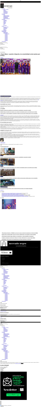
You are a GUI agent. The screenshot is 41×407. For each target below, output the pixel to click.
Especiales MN (4, 31)
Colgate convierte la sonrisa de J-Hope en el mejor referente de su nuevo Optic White (18, 237)
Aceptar (22, 363)
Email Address (2, 367)
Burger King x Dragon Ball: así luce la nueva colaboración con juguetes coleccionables (19, 234)
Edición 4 (6, 36)
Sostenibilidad (4, 30)
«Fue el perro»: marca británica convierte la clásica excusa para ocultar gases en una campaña (19, 113)
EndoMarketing (6, 17)
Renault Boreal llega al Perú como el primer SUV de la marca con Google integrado (16, 188)
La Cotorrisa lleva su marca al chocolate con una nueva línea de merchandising (13, 195)
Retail (4, 14)
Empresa (1, 368)
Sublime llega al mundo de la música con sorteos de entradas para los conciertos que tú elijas (18, 167)
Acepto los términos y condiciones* (6, 405)
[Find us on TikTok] (1, 302)
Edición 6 (6, 38)
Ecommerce (5, 27)
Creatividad (5, 280)
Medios (5, 10)
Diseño (5, 21)
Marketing (3, 52)
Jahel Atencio (2, 142)
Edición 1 (6, 34)
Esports (5, 29)
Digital (3, 26)
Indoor (4, 283)
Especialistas (4, 41)
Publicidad (3, 19)
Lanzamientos (5, 13)
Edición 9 (6, 40)
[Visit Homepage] (6, 8)
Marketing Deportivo (6, 16)
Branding (5, 22)
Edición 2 (6, 35)
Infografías (5, 25)
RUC (1, 369)
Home (1, 52)
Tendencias (5, 329)
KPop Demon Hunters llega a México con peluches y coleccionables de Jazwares (18, 236)
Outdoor (5, 23)
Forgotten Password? (3, 311)
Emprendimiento (6, 11)
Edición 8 (6, 299)
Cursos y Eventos (6, 9)
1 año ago (1, 57)
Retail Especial (6, 32)
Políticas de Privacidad (5, 263)
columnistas (36, 247)
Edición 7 (6, 39)
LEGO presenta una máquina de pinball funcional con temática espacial (12, 193)
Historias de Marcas (6, 15)
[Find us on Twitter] (0, 302)
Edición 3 (6, 354)
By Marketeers (7, 33)
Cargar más (1, 115)
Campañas (5, 20)
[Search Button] (7, 47)
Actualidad (3, 8)
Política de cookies (18, 363)
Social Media (5, 28)
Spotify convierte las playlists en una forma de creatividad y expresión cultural (15, 110)
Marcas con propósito (7, 18)
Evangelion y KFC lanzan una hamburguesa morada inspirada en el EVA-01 (16, 239)
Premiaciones (5, 12)
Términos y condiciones (5, 262)
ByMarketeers (5, 351)
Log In (1, 317)
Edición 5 (6, 37)
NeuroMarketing (6, 277)
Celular (1, 370)
